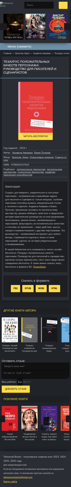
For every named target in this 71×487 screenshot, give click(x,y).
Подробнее (39, 266)
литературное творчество (31, 169)
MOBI (41, 288)
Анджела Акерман (22, 152)
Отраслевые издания (42, 157)
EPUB (28, 288)
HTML (54, 288)
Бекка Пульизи (42, 152)
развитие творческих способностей (29, 173)
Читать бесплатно (35, 136)
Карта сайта (10, 481)
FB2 (15, 288)
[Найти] (50, 5)
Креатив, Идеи (20, 157)
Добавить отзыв (15, 389)
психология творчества (31, 172)
